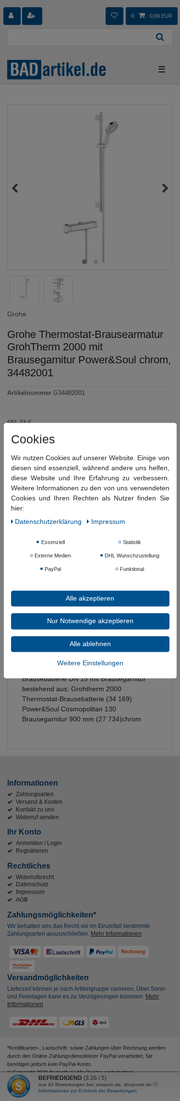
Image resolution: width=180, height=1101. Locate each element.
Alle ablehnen (90, 644)
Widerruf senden (37, 817)
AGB (22, 899)
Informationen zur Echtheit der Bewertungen (87, 1090)
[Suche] (160, 37)
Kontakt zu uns (35, 809)
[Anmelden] (12, 15)
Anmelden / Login (39, 843)
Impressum (30, 892)
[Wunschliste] (114, 15)
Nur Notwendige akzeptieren (90, 621)
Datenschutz (32, 884)
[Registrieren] (32, 15)
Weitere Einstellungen (90, 663)
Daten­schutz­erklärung (49, 521)
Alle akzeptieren (90, 598)
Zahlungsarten (35, 794)
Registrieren (32, 850)
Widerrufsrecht (35, 877)
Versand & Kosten (39, 802)
